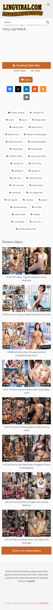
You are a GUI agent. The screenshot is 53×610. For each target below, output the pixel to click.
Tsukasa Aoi (38, 112)
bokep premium (15, 141)
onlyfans (29, 199)
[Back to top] (48, 604)
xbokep (36, 214)
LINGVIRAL (44, 603)
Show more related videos (26, 550)
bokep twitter (36, 148)
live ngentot (12, 199)
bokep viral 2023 (38, 156)
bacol (24, 119)
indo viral (16, 177)
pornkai (38, 207)
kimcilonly (16, 192)
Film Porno (36, 163)
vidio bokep (19, 214)
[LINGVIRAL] (22, 9)
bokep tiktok (17, 148)
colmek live (18, 163)
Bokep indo (13, 134)
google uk (35, 170)
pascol (44, 199)
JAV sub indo (18, 185)
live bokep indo (36, 192)
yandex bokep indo (27, 228)
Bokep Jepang (17, 112)
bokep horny (37, 127)
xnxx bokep (18, 221)
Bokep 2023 (40, 119)
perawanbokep (20, 207)
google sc (18, 170)
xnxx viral (36, 221)
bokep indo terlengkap (36, 134)
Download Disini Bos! (28, 65)
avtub (11, 119)
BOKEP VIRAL (15, 156)
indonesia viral (35, 177)
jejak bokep (37, 185)
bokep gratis (17, 127)
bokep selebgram (38, 141)
